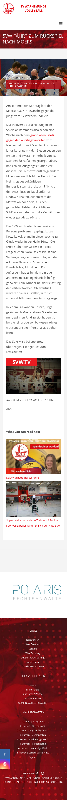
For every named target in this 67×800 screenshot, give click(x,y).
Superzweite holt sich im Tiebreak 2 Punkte (32, 520)
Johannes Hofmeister (18, 78)
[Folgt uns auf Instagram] (5, 764)
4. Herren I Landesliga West (32, 748)
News (33, 685)
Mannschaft (32, 689)
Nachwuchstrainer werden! (22, 477)
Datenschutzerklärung (32, 657)
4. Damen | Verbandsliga (33, 743)
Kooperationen (33, 698)
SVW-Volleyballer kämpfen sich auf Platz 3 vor (33, 525)
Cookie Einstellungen (33, 666)
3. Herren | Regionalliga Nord (32, 739)
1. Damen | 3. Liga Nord (32, 721)
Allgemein (22, 86)
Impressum (33, 662)
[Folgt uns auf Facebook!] (37, 773)
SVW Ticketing (32, 653)
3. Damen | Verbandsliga (33, 734)
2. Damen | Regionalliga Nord (32, 730)
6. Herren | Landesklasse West (33, 752)
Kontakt (32, 648)
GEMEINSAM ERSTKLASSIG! (32, 702)
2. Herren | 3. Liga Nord (32, 726)
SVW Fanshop (32, 644)
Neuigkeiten (32, 639)
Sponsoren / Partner (32, 694)
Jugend (32, 757)
